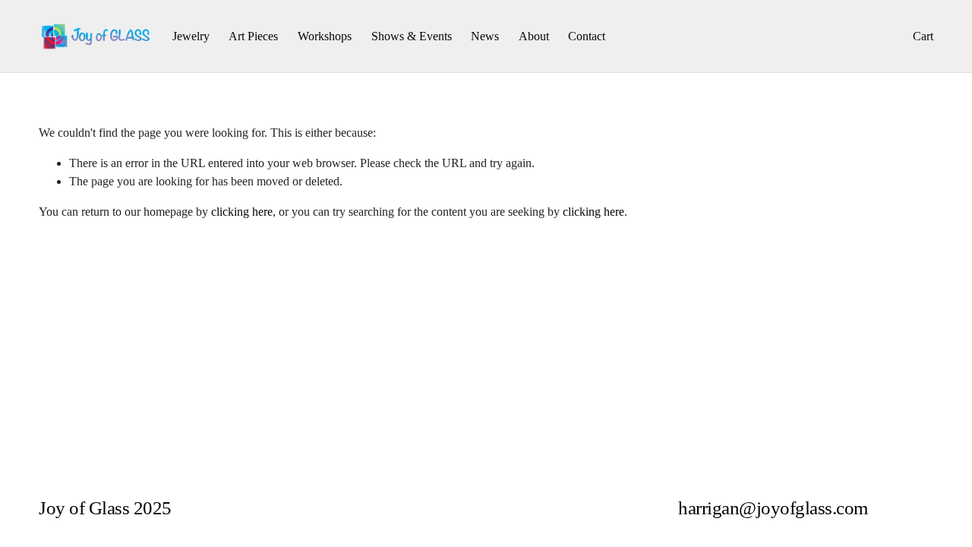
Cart (923, 36)
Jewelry (191, 36)
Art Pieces (253, 36)
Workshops (325, 36)
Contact (586, 36)
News (485, 36)
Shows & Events (411, 36)
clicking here (242, 211)
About (534, 36)
